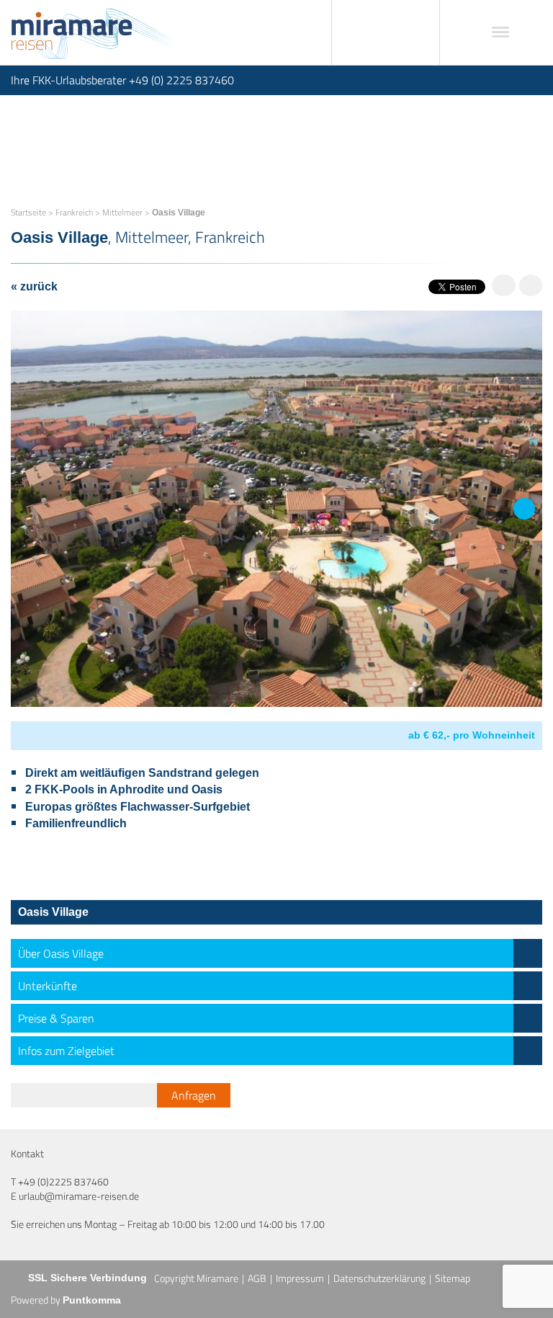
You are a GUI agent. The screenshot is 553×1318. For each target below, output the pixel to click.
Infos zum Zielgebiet (66, 1050)
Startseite (28, 212)
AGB (257, 1278)
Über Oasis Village (61, 953)
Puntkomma (92, 1300)
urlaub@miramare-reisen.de (79, 1195)
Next (524, 519)
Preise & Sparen (56, 1018)
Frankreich (74, 212)
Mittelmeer (122, 212)
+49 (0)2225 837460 (63, 1181)
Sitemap (452, 1278)
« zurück (34, 286)
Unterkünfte (47, 985)
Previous (29, 519)
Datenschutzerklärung (379, 1278)
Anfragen (193, 1095)
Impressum (300, 1278)
